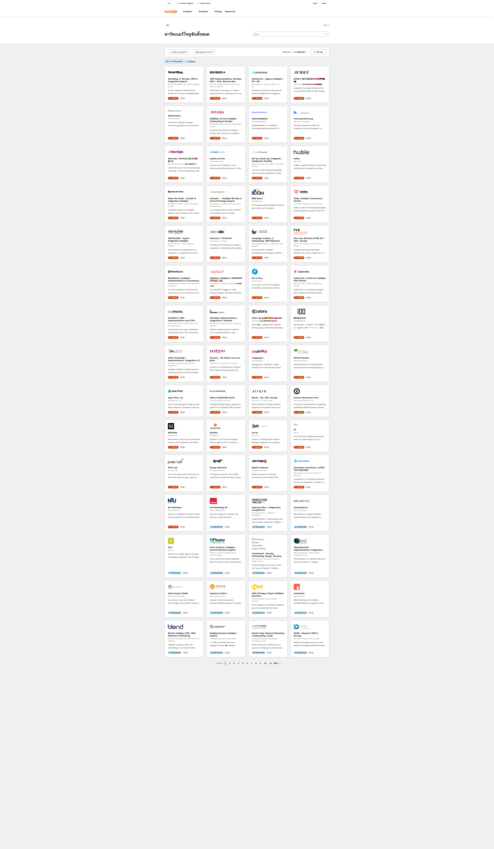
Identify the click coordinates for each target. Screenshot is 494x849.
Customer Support (186, 3)
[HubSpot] (171, 11)
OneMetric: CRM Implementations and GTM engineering (181, 319)
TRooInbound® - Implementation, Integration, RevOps (308, 548)
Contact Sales (205, 3)
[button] (326, 25)
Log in (315, 3)
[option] (177, 52)
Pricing (218, 11)
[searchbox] (290, 34)
